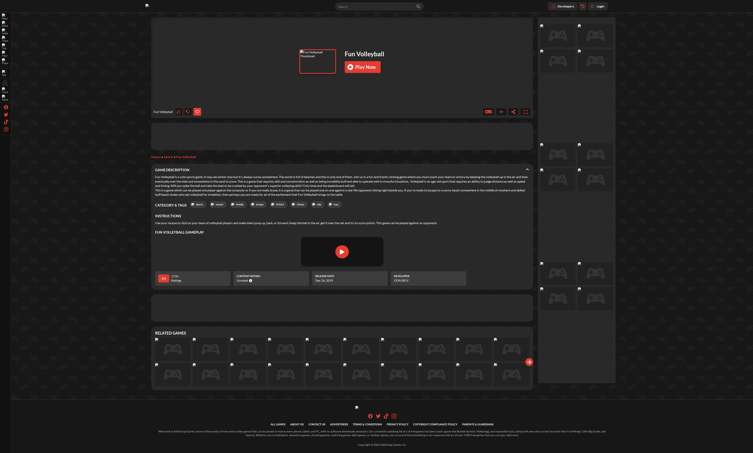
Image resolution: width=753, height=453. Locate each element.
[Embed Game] (501, 112)
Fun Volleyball (186, 157)
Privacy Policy (397, 424)
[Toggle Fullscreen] (525, 112)
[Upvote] (179, 112)
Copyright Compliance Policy (435, 424)
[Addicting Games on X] (378, 417)
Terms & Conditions (367, 424)
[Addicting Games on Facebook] (370, 417)
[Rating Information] (250, 280)
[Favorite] (197, 112)
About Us (297, 424)
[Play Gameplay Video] (342, 251)
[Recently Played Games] (583, 6)
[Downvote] (188, 112)
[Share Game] (513, 112)
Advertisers (339, 424)
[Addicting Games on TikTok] (386, 417)
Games (156, 157)
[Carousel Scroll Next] (529, 362)
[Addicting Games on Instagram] (394, 417)
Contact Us (316, 424)
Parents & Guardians (478, 424)
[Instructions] (488, 112)
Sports (168, 157)
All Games (278, 424)
